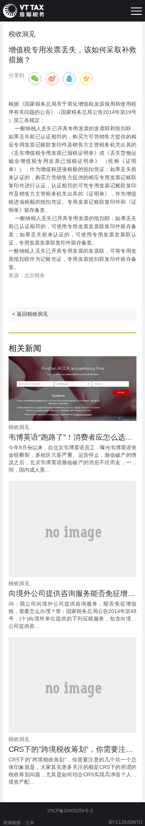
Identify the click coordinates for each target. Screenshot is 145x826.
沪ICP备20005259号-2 (70, 810)
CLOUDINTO (129, 822)
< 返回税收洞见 (30, 314)
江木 (29, 822)
